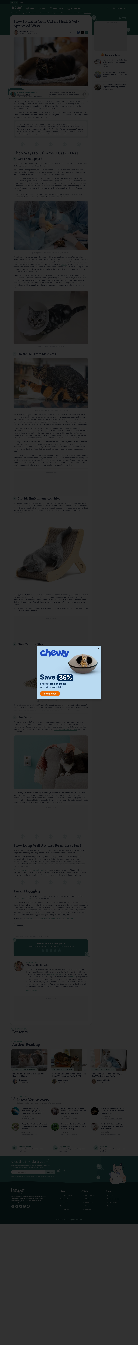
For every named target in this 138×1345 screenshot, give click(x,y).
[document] (69, 672)
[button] (98, 649)
